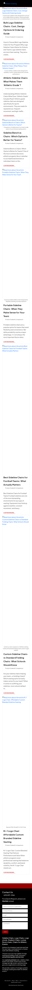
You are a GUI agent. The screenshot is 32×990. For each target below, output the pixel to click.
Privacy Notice (23, 980)
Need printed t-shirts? (16, 982)
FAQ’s (17, 980)
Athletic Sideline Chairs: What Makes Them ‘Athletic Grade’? (15, 81)
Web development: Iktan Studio (16, 985)
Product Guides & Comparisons (14, 37)
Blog (13, 980)
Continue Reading (9, 59)
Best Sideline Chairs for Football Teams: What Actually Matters (15, 481)
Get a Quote (7, 980)
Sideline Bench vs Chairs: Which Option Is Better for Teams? (15, 136)
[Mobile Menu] (27, 4)
